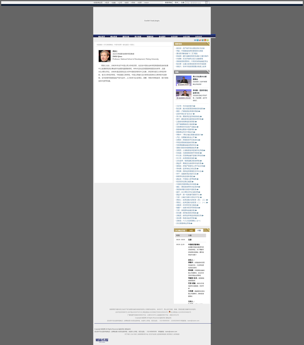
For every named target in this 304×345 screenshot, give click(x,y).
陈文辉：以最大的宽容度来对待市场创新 (191, 64)
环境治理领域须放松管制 (185, 142)
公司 (120, 3)
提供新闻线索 (161, 334)
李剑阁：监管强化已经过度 (186, 168)
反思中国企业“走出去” (184, 114)
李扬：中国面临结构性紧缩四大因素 (189, 51)
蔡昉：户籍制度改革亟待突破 (187, 111)
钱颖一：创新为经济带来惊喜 (187, 208)
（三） (203, 200)
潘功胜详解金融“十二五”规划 (186, 53)
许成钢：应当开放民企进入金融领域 (189, 59)
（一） (203, 202)
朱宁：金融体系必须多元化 (186, 174)
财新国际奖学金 (143, 334)
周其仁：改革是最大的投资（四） (188, 200)
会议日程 (186, 37)
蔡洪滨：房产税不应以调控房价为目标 (190, 48)
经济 (107, 3)
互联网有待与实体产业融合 (186, 127)
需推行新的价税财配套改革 (186, 148)
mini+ (147, 3)
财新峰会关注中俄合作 (184, 132)
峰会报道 (113, 37)
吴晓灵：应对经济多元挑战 (186, 205)
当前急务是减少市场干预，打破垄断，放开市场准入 (200, 98)
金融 (114, 3)
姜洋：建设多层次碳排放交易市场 (188, 119)
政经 (127, 3)
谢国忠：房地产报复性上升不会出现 (189, 166)
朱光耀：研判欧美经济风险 (186, 213)
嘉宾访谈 (126, 37)
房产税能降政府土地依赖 (185, 124)
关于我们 (127, 334)
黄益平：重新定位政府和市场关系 (188, 163)
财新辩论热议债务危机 (184, 176)
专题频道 (99, 45)
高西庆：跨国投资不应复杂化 (187, 140)
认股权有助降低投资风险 (185, 122)
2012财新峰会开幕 (183, 223)
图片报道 (138, 37)
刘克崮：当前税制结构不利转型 (188, 153)
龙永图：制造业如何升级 (185, 218)
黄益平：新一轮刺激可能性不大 (188, 195)
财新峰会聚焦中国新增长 (185, 129)
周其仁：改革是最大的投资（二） (188, 202)
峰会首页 (101, 37)
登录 (176, 2)
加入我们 (134, 334)
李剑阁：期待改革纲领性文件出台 (188, 171)
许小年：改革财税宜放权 (185, 158)
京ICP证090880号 (121, 312)
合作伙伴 (198, 37)
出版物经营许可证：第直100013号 (168, 315)
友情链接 (176, 334)
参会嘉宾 (162, 37)
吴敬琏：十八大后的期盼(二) (186, 221)
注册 (182, 2)
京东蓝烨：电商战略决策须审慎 (188, 161)
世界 (140, 3)
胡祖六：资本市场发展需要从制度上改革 (191, 66)
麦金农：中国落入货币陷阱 (186, 179)
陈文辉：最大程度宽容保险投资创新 (189, 109)
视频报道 (150, 37)
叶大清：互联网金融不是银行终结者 (189, 155)
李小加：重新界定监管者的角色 (188, 116)
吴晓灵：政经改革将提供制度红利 (188, 215)
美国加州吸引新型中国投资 (186, 189)
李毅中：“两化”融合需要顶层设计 (188, 135)
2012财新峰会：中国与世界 (112, 45)
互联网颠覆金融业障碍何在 (186, 145)
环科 (133, 3)
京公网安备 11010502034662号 (181, 312)
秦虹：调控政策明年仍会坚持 (187, 187)
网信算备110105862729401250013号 (155, 312)
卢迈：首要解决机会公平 (185, 137)
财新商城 (168, 2)
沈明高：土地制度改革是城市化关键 (189, 150)
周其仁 (132, 45)
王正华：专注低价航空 (184, 106)
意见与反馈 (152, 334)
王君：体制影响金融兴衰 (185, 210)
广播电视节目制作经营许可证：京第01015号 (141, 315)
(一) (198, 221)
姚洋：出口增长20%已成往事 (187, 192)
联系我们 (170, 334)
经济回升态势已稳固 (183, 182)
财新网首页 (98, 3)
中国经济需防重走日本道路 (186, 184)
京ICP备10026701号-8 (134, 312)
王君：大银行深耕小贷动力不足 (188, 197)
